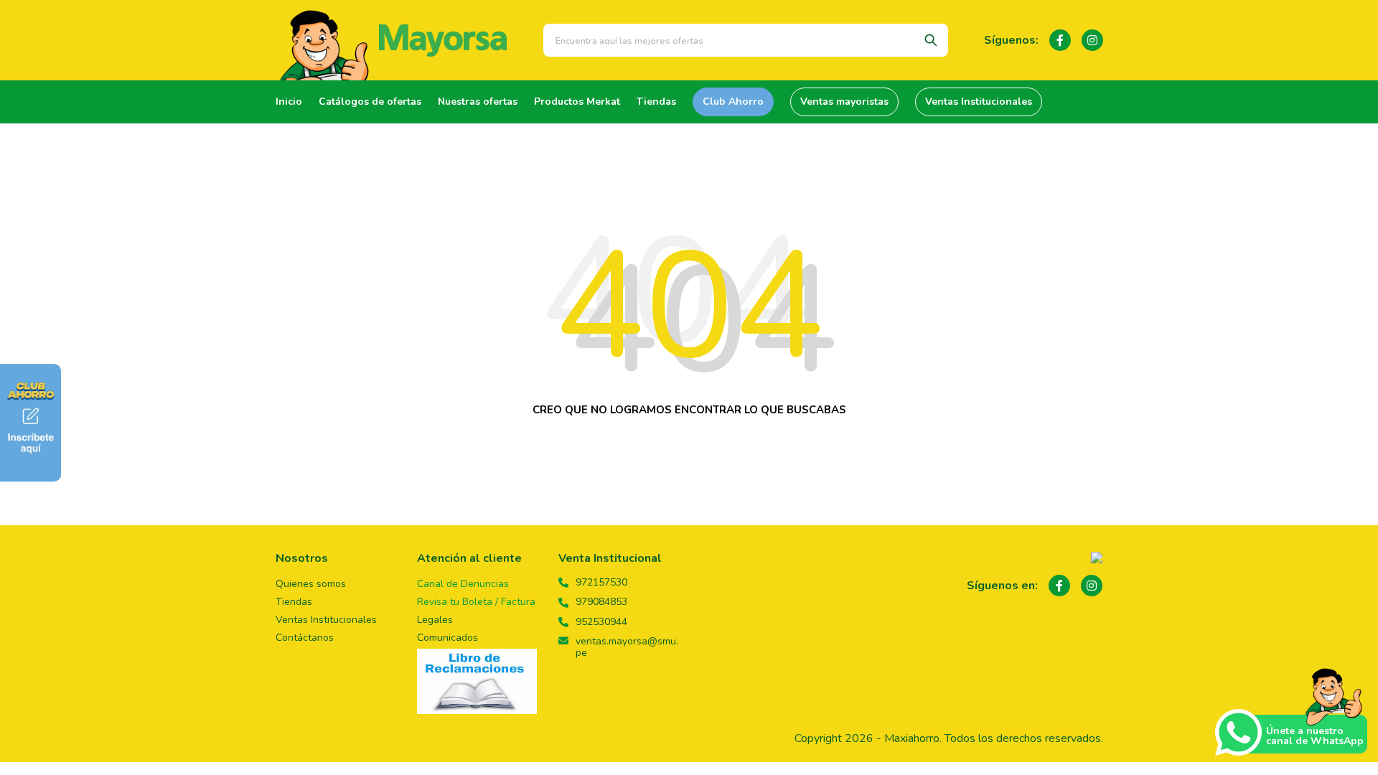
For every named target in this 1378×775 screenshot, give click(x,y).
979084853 (601, 602)
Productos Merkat (577, 101)
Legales (435, 619)
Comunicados (447, 637)
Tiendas (656, 101)
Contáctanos (305, 637)
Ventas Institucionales (978, 101)
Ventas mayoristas (844, 101)
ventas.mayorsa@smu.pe (627, 647)
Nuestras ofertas (477, 101)
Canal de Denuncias (463, 584)
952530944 (601, 622)
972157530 (601, 582)
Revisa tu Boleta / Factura (476, 602)
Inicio (289, 101)
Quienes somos (311, 584)
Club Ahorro (733, 101)
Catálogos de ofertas (370, 101)
